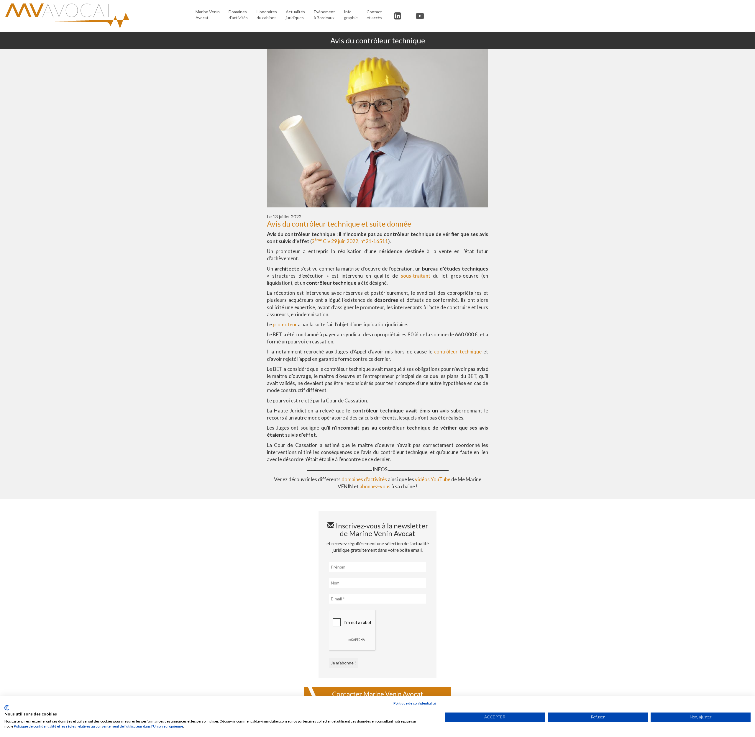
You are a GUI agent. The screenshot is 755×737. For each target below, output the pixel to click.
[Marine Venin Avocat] (95, 16)
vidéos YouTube (432, 479)
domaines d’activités (364, 479)
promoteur (285, 324)
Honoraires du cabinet (267, 14)
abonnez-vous (375, 486)
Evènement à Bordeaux (324, 14)
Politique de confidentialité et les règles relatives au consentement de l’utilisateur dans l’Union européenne (98, 726)
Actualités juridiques (295, 14)
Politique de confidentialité (414, 703)
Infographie (351, 14)
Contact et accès (374, 14)
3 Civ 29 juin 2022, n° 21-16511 (350, 241)
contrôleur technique (457, 351)
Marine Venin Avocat (208, 14)
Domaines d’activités (238, 14)
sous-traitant (415, 276)
